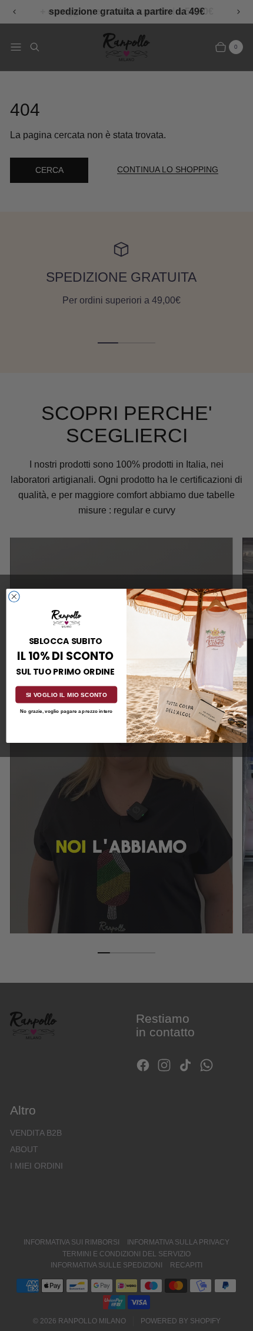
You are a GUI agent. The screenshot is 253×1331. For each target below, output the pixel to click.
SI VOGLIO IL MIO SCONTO (66, 694)
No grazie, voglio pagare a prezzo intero (66, 711)
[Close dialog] (14, 596)
